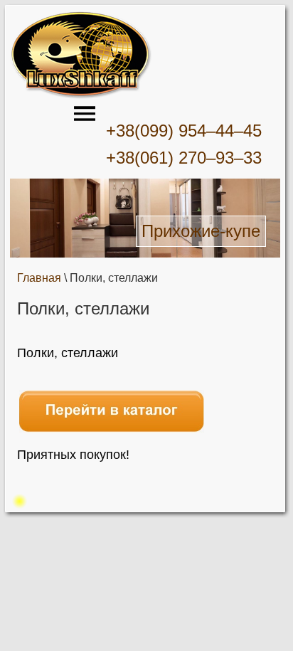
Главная (39, 278)
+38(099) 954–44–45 (184, 130)
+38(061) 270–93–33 (184, 157)
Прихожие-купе (201, 230)
